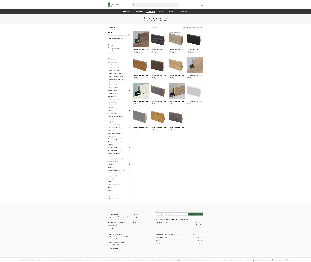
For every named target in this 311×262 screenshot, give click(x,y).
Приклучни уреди (113, 156)
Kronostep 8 (113, 85)
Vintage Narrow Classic (116, 73)
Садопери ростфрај (114, 173)
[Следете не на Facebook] (133, 222)
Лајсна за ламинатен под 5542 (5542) (177, 50)
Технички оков (112, 176)
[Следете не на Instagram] (135, 222)
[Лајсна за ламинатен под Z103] (177, 117)
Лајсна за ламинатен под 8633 (159, 101)
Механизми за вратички (115, 142)
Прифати (288, 260)
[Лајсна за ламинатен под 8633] (159, 91)
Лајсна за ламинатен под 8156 (159, 75)
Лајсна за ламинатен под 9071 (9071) (141, 127)
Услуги (110, 181)
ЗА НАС (160, 11)
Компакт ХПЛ (112, 119)
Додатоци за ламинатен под (117, 82)
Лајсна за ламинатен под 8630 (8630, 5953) (141, 101)
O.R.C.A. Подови (113, 65)
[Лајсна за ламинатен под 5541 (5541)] (159, 39)
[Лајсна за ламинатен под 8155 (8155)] (141, 65)
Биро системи (112, 96)
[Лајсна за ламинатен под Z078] (159, 117)
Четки (110, 187)
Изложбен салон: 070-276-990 (116, 222)
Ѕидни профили (113, 113)
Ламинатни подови (164, 20)
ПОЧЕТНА (126, 11)
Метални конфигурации (114, 139)
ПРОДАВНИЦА (138, 11)
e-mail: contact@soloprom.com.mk (116, 219)
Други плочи (112, 105)
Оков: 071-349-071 (113, 225)
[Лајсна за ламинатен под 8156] (159, 65)
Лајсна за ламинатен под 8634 (177, 101)
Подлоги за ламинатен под (117, 79)
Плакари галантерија (114, 153)
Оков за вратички (113, 147)
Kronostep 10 (113, 88)
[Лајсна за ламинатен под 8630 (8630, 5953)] (141, 91)
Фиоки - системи (113, 184)
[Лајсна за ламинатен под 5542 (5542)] (177, 39)
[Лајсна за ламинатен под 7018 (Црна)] (195, 39)
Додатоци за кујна (114, 102)
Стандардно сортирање (195, 27)
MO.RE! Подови (113, 90)
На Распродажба (114, 48)
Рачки (110, 167)
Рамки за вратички (113, 161)
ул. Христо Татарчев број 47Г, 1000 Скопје (120, 237)
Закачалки (111, 107)
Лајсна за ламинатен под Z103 (177, 127)
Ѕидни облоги (112, 110)
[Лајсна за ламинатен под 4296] (141, 39)
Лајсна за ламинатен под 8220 (177, 75)
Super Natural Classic (115, 70)
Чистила (110, 193)
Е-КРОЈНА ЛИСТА (172, 11)
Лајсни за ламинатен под (117, 76)
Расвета (111, 164)
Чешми (110, 190)
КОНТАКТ (184, 11)
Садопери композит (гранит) (116, 170)
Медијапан (111, 136)
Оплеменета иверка (114, 150)
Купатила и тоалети (113, 127)
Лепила (110, 130)
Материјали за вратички (115, 133)
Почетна (144, 20)
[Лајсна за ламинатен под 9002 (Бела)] (195, 91)
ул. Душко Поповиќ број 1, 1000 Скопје (118, 217)
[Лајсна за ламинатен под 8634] (177, 91)
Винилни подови (112, 62)
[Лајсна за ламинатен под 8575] (195, 65)
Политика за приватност (278, 260)
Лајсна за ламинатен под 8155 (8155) (141, 75)
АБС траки (111, 93)
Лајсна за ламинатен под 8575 (195, 75)
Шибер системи (112, 198)
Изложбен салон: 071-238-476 (117, 242)
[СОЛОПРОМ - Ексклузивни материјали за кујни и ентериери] (114, 4)
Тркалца (110, 179)
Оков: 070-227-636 (114, 245)
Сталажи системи (113, 99)
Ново (111, 50)
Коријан (111, 122)
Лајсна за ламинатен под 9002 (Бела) (195, 101)
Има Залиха (113, 53)
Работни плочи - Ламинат (115, 159)
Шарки (110, 196)
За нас (136, 214)
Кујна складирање (113, 125)
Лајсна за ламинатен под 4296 (141, 50)
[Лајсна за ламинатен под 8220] (177, 65)
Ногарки (111, 144)
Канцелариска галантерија (116, 116)
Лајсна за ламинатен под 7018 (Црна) (195, 50)
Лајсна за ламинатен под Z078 (159, 127)
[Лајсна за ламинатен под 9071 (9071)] (141, 117)
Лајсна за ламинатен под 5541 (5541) (159, 50)
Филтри (111, 27)
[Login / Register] (202, 4)
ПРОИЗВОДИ (150, 11)
